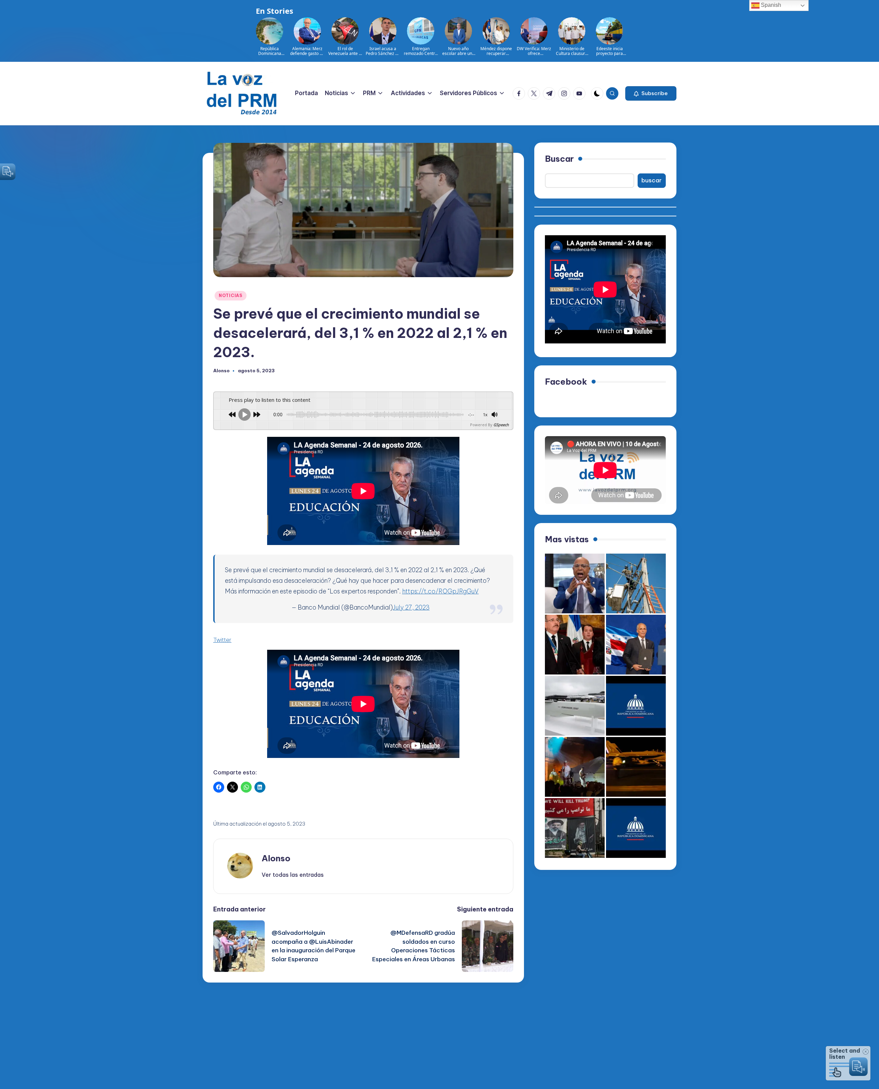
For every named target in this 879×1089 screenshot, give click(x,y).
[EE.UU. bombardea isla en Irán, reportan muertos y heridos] (636, 767)
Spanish (770, 5)
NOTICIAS (230, 295)
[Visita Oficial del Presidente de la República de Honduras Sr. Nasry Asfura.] (636, 828)
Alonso (276, 858)
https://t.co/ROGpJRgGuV (440, 591)
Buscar (559, 159)
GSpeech (501, 425)
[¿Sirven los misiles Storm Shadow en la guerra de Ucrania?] (575, 706)
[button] (650, 93)
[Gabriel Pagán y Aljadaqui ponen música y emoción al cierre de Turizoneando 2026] (575, 767)
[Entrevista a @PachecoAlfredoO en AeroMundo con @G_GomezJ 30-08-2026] (575, 583)
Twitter (222, 639)
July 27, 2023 (411, 607)
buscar (651, 180)
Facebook (566, 381)
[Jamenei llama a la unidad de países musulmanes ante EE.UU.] (575, 828)
